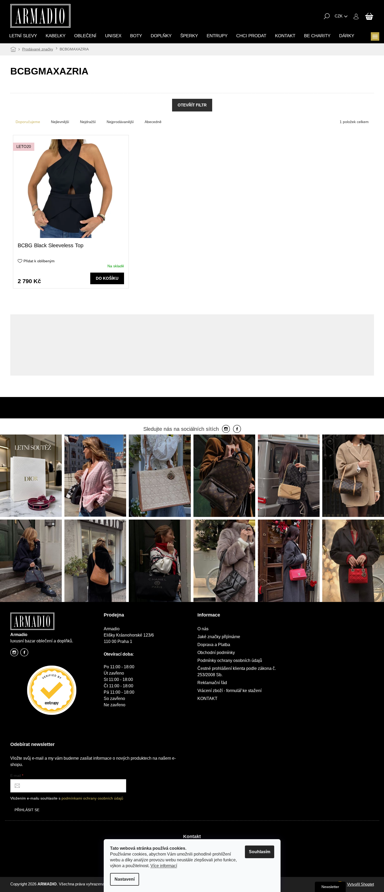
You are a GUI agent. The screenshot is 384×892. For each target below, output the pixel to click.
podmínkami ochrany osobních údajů (92, 798)
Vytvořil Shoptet (360, 884)
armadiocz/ (14, 654)
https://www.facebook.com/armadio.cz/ (24, 654)
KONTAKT (207, 698)
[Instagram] (226, 429)
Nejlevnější (60, 122)
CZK (339, 16)
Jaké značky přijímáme (218, 636)
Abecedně (153, 122)
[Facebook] (237, 429)
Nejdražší (88, 122)
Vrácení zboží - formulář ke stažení (229, 690)
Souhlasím (259, 851)
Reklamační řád (212, 682)
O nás (202, 629)
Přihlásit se (27, 810)
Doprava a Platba (213, 644)
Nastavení (125, 879)
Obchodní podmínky (216, 652)
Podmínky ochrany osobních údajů (229, 660)
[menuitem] (23, 36)
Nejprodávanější (120, 122)
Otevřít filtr (192, 105)
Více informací (163, 865)
